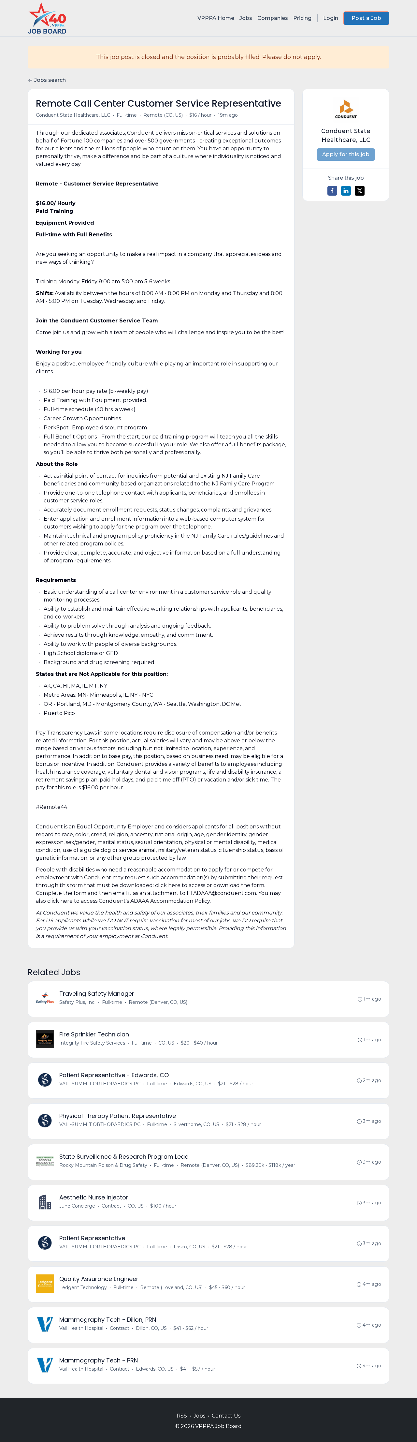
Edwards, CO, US (192, 1084)
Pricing (302, 18)
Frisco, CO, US (189, 1247)
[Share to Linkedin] (346, 191)
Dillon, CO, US (151, 1328)
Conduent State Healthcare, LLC (73, 115)
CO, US (166, 1043)
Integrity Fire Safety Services (92, 1043)
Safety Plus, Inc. (77, 1002)
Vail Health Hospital (81, 1328)
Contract (111, 1206)
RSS (182, 1416)
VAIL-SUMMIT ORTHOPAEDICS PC (99, 1084)
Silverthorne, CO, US (196, 1124)
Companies (272, 18)
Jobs (245, 18)
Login (330, 18)
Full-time (127, 115)
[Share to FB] (332, 191)
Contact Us (226, 1416)
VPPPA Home (215, 18)
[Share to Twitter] (360, 191)
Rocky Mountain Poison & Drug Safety (103, 1165)
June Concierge (77, 1206)
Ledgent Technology (83, 1287)
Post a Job (366, 18)
